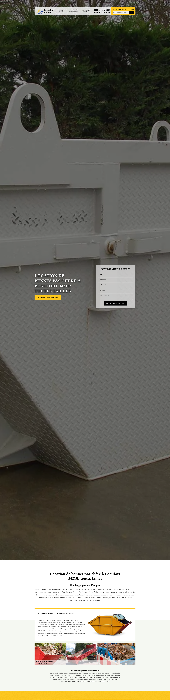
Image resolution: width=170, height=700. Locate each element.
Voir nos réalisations (48, 297)
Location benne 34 (62, 11)
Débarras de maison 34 (85, 11)
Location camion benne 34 (73, 11)
